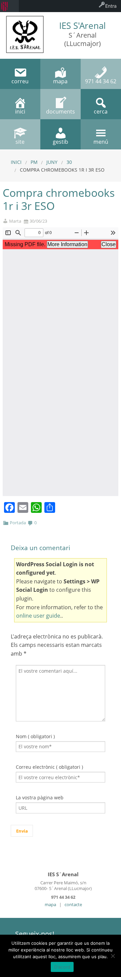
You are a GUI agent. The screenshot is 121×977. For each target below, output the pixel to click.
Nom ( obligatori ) (35, 736)
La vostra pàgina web (40, 797)
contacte (73, 904)
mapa (50, 904)
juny (51, 162)
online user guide (38, 615)
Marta (15, 221)
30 (69, 162)
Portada (18, 523)
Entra (111, 6)
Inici (16, 162)
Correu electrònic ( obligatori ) (49, 767)
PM (34, 162)
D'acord (62, 967)
